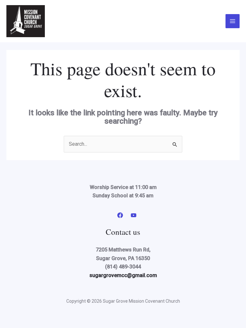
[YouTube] (133, 215)
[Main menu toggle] (233, 21)
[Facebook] (120, 215)
